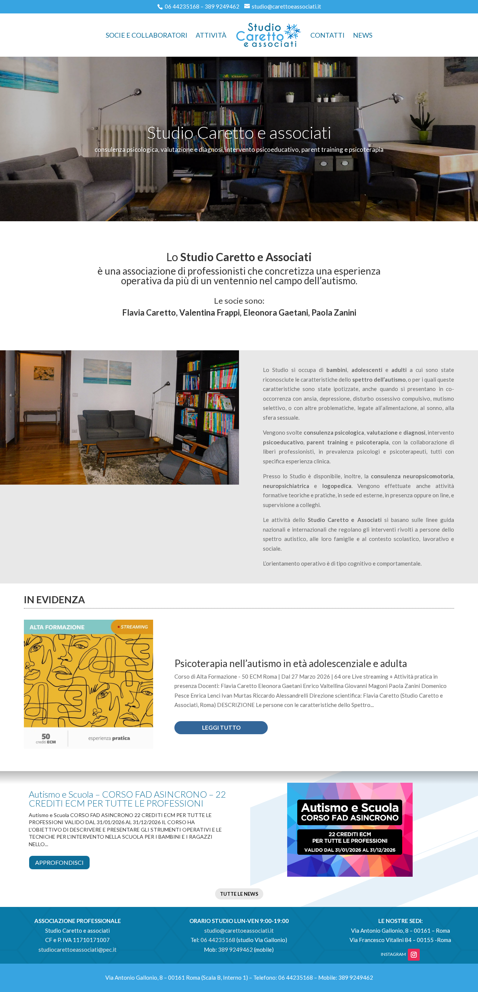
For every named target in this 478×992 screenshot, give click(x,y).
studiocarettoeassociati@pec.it (77, 949)
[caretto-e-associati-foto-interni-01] (119, 482)
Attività (211, 35)
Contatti (327, 35)
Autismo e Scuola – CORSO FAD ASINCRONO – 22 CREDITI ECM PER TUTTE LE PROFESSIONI (127, 798)
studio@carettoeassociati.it (286, 6)
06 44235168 (182, 6)
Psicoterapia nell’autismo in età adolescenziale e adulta (290, 663)
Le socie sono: (239, 300)
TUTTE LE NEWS (239, 894)
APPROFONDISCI (59, 862)
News (362, 35)
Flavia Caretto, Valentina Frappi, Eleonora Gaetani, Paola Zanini (239, 312)
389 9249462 (222, 6)
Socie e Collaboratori (146, 35)
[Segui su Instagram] (414, 955)
